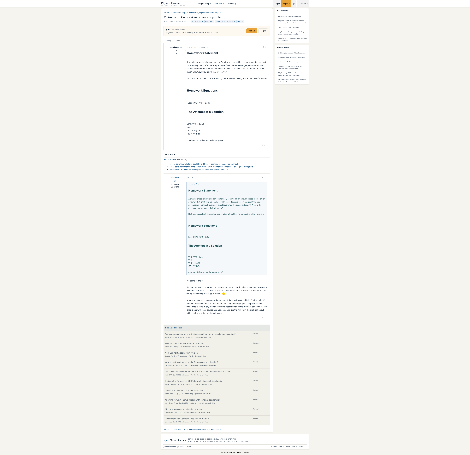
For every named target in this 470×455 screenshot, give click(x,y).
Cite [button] (263, 145)
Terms (287, 447)
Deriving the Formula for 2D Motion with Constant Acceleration (194, 381)
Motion (240, 21)
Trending (232, 3)
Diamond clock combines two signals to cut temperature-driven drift (199, 169)
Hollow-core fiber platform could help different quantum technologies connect (203, 164)
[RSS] (305, 446)
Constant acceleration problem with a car (184, 390)
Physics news (170, 159)
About (281, 447)
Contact (274, 447)
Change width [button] (185, 447)
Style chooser (170, 447)
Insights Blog (203, 3)
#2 (266, 177)
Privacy (294, 447)
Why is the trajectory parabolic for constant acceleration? (191, 362)
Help (301, 447)
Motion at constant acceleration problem (183, 409)
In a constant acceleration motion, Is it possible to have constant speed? (198, 371)
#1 (266, 47)
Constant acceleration (225, 21)
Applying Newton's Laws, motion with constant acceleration (192, 400)
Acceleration (197, 21)
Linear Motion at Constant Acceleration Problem (187, 418)
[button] (211, 3)
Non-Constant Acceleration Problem (181, 353)
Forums (218, 3)
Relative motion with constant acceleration (184, 343)
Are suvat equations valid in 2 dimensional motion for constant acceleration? (200, 334)
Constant (209, 21)
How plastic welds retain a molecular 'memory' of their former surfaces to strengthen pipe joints (211, 167)
